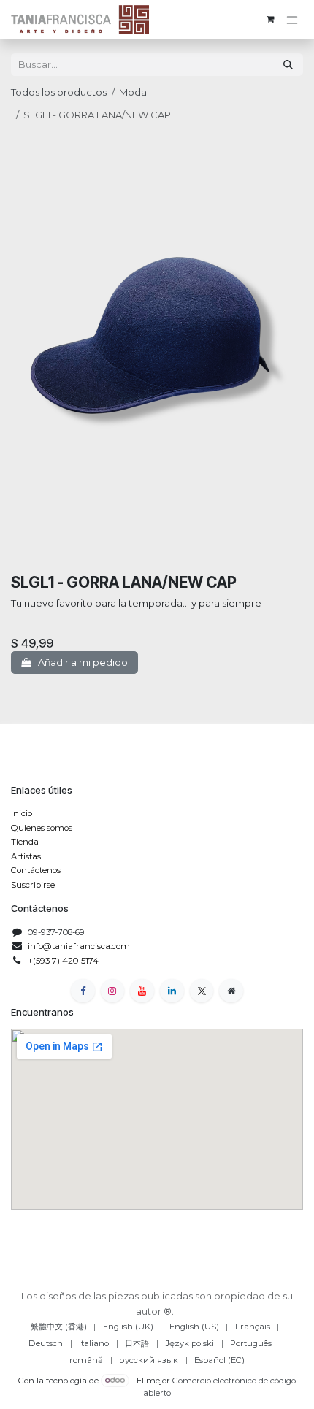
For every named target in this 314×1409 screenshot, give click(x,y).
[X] (202, 991)
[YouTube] (142, 991)
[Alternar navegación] (292, 20)
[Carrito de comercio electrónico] (270, 19)
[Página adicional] (231, 991)
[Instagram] (113, 991)
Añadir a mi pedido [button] (82, 662)
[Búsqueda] (288, 64)
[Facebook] (83, 991)
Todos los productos (59, 92)
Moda (133, 92)
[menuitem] (59, 1326)
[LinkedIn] (172, 991)
